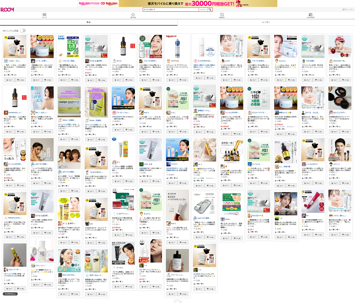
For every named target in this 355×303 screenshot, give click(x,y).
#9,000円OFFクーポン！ (175, 168)
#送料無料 (143, 168)
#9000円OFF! (117, 117)
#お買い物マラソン (309, 272)
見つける (133, 15)
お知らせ (222, 15)
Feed (44, 15)
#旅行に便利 (198, 65)
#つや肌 (206, 65)
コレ (9, 80)
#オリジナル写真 (10, 274)
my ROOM (310, 15)
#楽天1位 (174, 170)
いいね (21, 80)
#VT (140, 270)
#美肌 (212, 65)
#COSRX (196, 274)
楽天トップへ (348, 9)
